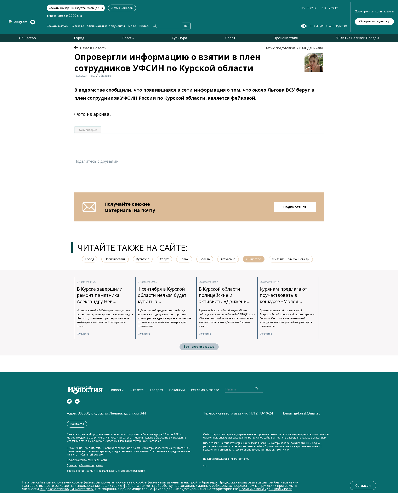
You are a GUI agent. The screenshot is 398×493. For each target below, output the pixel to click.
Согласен (363, 485)
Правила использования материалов (226, 458)
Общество (27, 38)
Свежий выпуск (57, 26)
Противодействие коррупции (85, 465)
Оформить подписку (374, 21)
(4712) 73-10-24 (261, 413)
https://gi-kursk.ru (239, 443)
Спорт (230, 38)
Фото (132, 26)
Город (79, 38)
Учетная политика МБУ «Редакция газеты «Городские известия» (106, 470)
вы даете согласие (54, 485)
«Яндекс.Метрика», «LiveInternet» (67, 489)
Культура (179, 38)
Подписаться (294, 207)
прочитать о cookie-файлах (137, 482)
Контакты (77, 424)
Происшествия (286, 38)
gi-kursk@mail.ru (307, 413)
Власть (128, 38)
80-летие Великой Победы (357, 38)
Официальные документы (106, 26)
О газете (78, 26)
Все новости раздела (199, 346)
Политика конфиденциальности (87, 460)
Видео (144, 26)
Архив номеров (122, 8)
